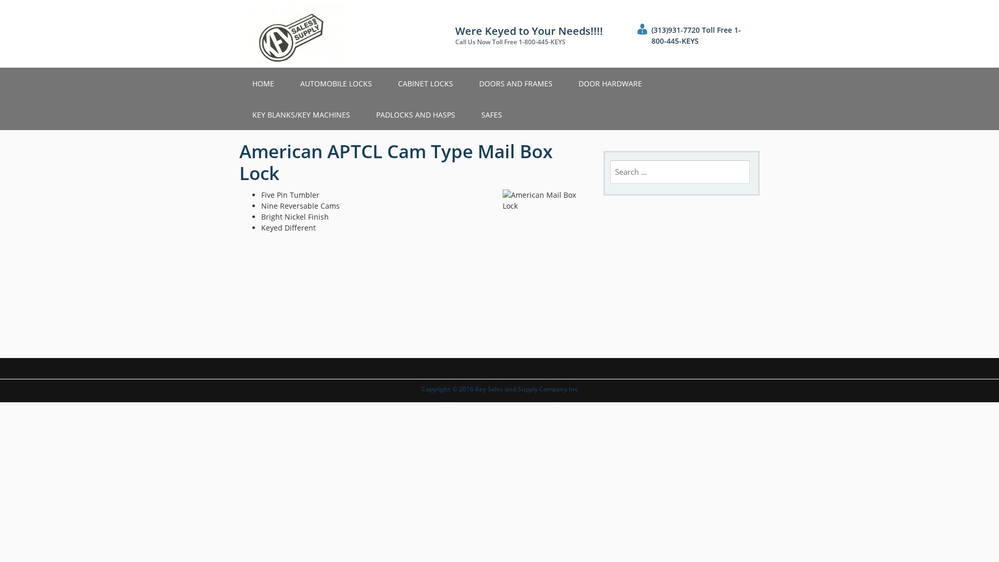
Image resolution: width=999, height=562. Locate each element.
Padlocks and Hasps (415, 115)
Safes (491, 115)
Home (263, 83)
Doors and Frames (516, 83)
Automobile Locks (336, 83)
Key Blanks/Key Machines (301, 115)
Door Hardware (610, 83)
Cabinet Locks (425, 83)
